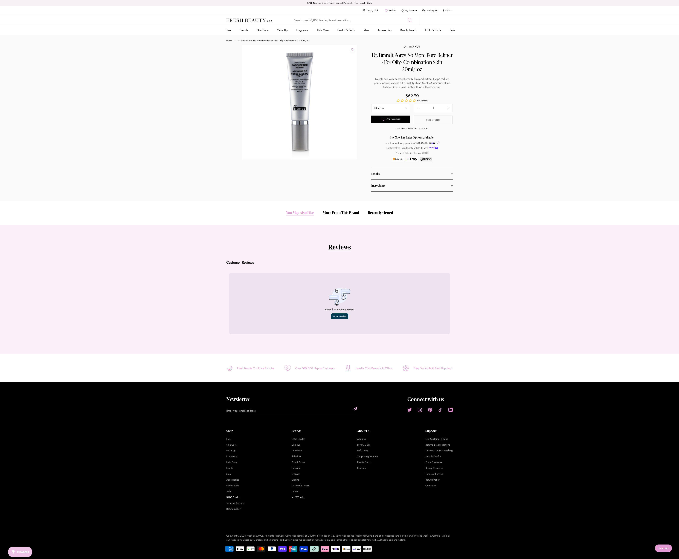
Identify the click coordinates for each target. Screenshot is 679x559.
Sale (452, 30)
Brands (244, 30)
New (228, 30)
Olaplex (296, 474)
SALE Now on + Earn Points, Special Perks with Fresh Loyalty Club (339, 3)
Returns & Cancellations (437, 444)
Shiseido (296, 456)
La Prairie (297, 450)
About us (361, 439)
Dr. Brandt (412, 46)
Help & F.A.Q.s (433, 456)
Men (366, 30)
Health (229, 468)
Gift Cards (362, 450)
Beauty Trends (408, 30)
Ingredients (378, 185)
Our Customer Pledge (436, 439)
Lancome (296, 468)
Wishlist (392, 10)
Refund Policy (432, 479)
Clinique (296, 444)
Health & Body (346, 30)
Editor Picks (232, 485)
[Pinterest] (430, 410)
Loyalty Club (372, 10)
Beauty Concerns (434, 468)
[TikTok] (440, 410)
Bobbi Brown (298, 462)
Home (229, 40)
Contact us (430, 485)
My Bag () (431, 10)
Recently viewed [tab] (380, 212)
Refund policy (233, 509)
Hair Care (323, 30)
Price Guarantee (433, 462)
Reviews (339, 247)
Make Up (282, 30)
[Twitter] (409, 410)
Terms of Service (235, 503)
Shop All (233, 497)
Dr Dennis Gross (300, 485)
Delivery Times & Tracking (439, 450)
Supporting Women (367, 456)
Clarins (295, 479)
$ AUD (446, 10)
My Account (411, 10)
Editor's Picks (433, 30)
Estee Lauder (298, 439)
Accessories (384, 30)
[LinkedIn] (450, 410)
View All (298, 497)
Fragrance (302, 30)
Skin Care (262, 30)
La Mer (295, 491)
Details (375, 174)
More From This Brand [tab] (341, 212)
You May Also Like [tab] (300, 212)
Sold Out (433, 120)
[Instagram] (420, 410)
